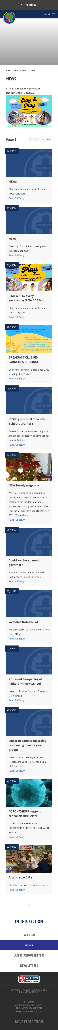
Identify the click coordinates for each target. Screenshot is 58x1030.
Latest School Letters (29, 955)
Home (8, 70)
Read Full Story (16, 198)
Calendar (29, 935)
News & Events (21, 70)
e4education (35, 1011)
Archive (46, 139)
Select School (29, 5)
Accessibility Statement (29, 1005)
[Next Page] (37, 139)
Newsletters (29, 965)
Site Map (29, 1002)
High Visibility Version (29, 1008)
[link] (31, 139)
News (34, 70)
